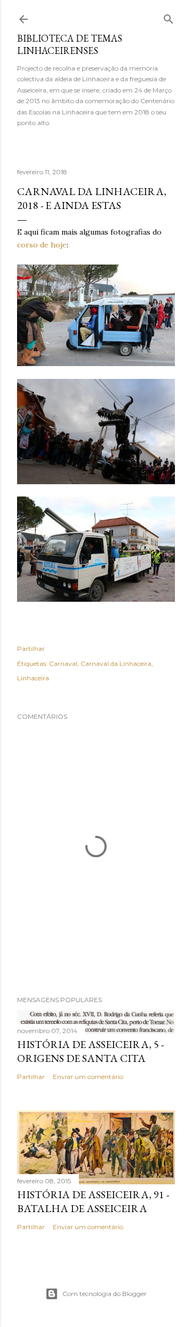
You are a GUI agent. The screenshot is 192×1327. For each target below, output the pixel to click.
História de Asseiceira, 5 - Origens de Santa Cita (90, 1051)
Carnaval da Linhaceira (116, 663)
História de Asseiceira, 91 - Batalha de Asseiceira (93, 1201)
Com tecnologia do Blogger (104, 1294)
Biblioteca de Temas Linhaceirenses (69, 44)
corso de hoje (42, 245)
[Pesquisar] (168, 16)
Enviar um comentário (88, 1077)
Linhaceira (33, 678)
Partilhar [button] (31, 649)
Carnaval (63, 663)
